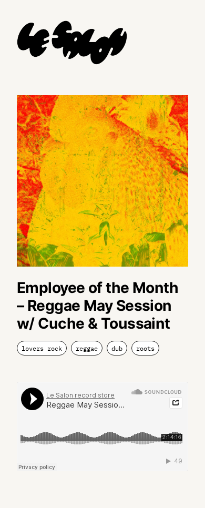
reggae (87, 348)
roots (145, 348)
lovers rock (42, 348)
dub (116, 348)
